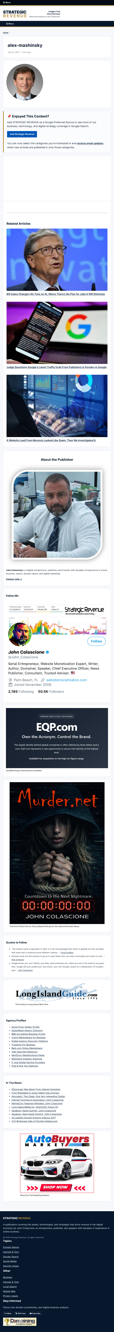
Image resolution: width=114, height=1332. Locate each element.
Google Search (11, 1256)
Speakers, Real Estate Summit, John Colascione (37, 1114)
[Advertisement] (57, 178)
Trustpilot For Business (23, 1044)
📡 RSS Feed (20, 1313)
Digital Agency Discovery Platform (30, 1041)
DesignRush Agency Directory (27, 1030)
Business (7, 1277)
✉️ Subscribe (35, 1313)
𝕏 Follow (7, 1313)
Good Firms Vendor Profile (25, 1027)
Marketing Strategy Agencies (27, 1058)
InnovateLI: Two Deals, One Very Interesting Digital (38, 1096)
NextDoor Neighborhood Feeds (28, 1055)
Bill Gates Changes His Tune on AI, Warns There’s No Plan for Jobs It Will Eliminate (56, 294)
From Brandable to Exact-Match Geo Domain (35, 1093)
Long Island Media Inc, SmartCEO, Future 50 (35, 1107)
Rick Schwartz (18, 960)
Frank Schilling (67, 952)
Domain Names (11, 1247)
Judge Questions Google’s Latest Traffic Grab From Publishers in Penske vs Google (57, 367)
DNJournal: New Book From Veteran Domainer (36, 1089)
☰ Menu (7, 2)
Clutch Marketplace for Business (29, 1037)
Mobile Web (9, 1291)
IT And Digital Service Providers (28, 1062)
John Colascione (25, 970)
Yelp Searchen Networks (24, 1051)
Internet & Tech (11, 1252)
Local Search (10, 1286)
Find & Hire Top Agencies (25, 1065)
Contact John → (14, 579)
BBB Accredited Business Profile (28, 1034)
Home (5, 32)
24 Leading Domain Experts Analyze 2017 (34, 1117)
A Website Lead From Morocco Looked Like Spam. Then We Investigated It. (51, 440)
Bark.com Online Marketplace (27, 1048)
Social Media (10, 1261)
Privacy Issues (10, 1295)
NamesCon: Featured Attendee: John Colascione (37, 1103)
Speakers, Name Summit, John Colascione (34, 1110)
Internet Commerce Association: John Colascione (38, 1100)
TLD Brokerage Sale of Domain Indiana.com (35, 1121)
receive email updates (90, 143)
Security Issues (11, 1266)
